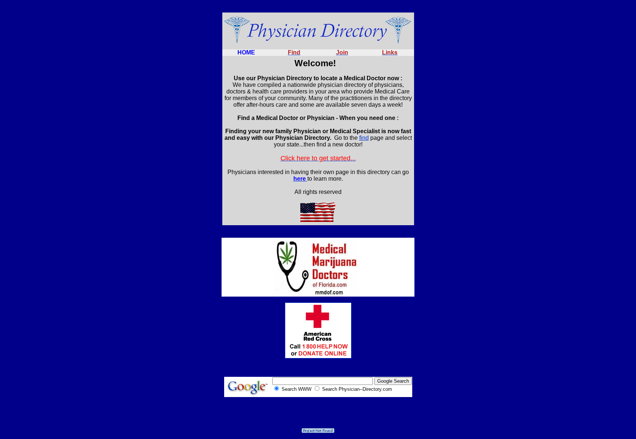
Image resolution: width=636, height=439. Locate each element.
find (364, 138)
